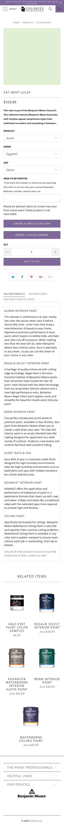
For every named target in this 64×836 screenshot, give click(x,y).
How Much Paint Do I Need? (19, 299)
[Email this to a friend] (50, 277)
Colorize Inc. (35, 820)
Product (9, 130)
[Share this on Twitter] (13, 277)
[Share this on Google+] (41, 277)
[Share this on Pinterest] (31, 277)
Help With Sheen (38, 293)
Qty (6, 244)
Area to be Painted (30, 185)
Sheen (7, 146)
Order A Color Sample (32, 235)
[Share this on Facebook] (22, 277)
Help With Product (14, 293)
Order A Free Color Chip (32, 223)
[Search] (51, 8)
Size (6, 162)
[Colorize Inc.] (32, 8)
